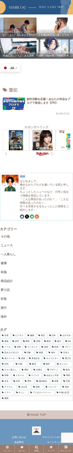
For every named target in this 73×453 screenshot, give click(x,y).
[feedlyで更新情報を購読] (32, 216)
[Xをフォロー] (27, 216)
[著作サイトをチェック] (22, 216)
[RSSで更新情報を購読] (37, 216)
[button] (66, 432)
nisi (22, 176)
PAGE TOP (38, 414)
